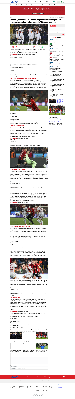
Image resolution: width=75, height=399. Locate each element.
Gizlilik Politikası (33, 397)
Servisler (17, 4)
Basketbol (19, 16)
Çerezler (37, 397)
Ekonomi (27, 4)
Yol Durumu (55, 380)
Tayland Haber (12, 16)
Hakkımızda (26, 397)
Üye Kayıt (50, 386)
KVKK (40, 397)
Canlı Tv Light (12, 387)
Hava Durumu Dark (13, 384)
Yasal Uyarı (48, 397)
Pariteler (49, 380)
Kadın (36, 4)
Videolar (46, 4)
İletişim (30, 397)
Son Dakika (12, 4)
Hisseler (43, 380)
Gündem (22, 4)
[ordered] (20, 368)
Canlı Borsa (29, 384)
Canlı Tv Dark (21, 384)
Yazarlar (50, 4)
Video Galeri (45, 386)
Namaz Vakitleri (18, 380)
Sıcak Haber (45, 390)
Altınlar (37, 384)
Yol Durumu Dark (13, 386)
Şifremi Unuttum (51, 387)
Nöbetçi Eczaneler (22, 387)
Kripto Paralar (62, 380)
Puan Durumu (37, 380)
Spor (32, 4)
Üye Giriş (50, 384)
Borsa (11, 380)
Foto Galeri (41, 4)
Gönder (13, 368)
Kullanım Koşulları (43, 397)
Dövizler (37, 386)
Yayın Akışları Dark (22, 386)
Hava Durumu (30, 380)
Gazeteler (56, 4)
